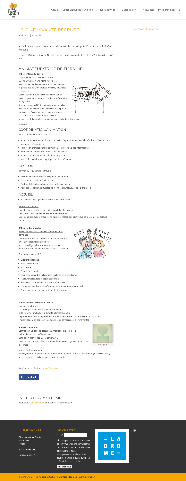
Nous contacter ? (27, 455)
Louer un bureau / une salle (78, 10)
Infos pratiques (167, 10)
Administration (87, 476)
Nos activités (107, 10)
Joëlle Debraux (51, 368)
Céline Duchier (48, 476)
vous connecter (37, 402)
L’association (129, 10)
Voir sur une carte (27, 449)
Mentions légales (68, 476)
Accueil (55, 10)
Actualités (148, 10)
